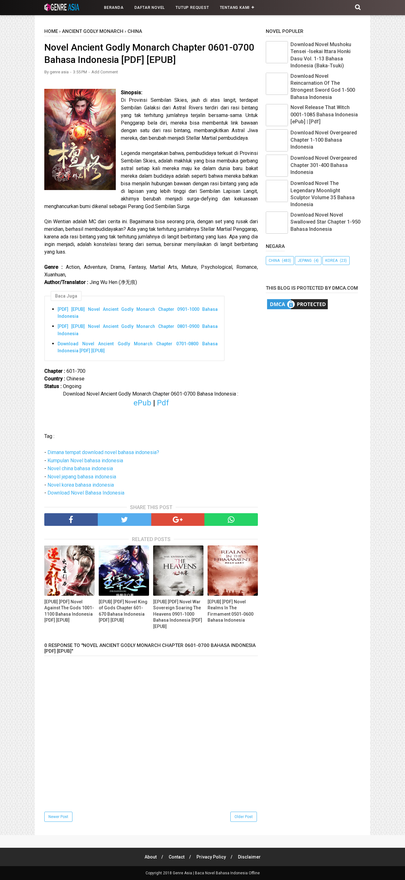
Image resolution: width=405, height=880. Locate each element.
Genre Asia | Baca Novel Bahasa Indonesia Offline (216, 873)
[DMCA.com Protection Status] (297, 309)
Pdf (163, 402)
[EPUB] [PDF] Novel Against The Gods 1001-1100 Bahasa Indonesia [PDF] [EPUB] (69, 611)
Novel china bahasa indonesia (80, 468)
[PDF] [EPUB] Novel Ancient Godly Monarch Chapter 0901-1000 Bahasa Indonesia (138, 313)
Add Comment (104, 72)
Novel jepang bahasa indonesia (81, 477)
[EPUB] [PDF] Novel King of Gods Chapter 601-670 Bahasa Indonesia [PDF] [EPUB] (123, 611)
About (151, 856)
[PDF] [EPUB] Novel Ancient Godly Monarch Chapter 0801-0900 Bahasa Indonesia (138, 330)
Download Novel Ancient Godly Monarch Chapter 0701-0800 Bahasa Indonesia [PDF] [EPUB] (138, 347)
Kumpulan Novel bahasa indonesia (85, 461)
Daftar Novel (149, 7)
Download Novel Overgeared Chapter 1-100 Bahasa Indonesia (323, 140)
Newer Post (58, 817)
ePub (143, 402)
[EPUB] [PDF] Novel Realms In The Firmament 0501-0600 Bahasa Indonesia (230, 611)
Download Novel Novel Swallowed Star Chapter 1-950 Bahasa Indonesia (325, 222)
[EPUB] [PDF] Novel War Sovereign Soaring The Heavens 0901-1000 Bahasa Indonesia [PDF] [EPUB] (177, 614)
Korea (331, 260)
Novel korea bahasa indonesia (80, 485)
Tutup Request (192, 7)
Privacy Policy (211, 856)
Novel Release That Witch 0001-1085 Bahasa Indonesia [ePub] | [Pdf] (324, 114)
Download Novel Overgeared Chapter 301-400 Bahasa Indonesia (323, 165)
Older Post (243, 817)
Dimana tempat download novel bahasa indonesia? (103, 452)
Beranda (114, 7)
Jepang (305, 260)
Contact (176, 856)
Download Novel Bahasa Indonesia (85, 493)
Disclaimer (249, 856)
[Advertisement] (335, 365)
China (274, 260)
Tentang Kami (235, 7)
